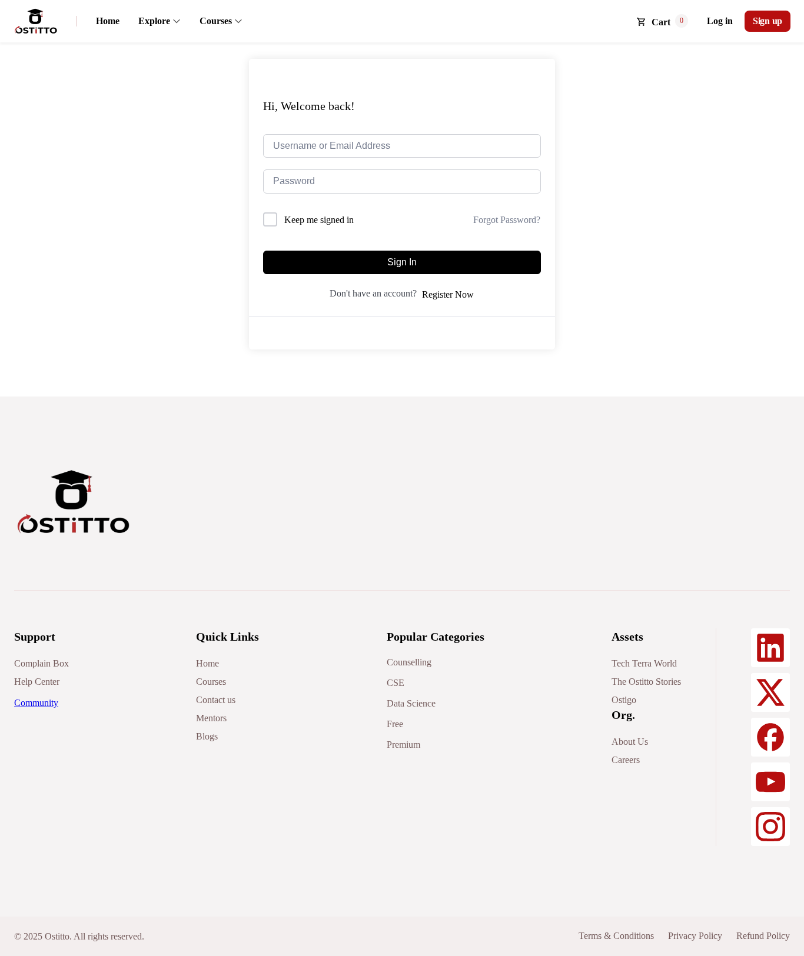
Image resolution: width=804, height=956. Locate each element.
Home (107, 21)
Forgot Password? (506, 220)
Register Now (448, 294)
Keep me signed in (319, 220)
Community (36, 703)
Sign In (402, 262)
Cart (661, 22)
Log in (720, 21)
